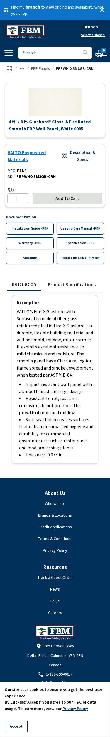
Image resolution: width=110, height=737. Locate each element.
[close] (102, 10)
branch (33, 7)
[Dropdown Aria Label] (22, 69)
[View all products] (9, 68)
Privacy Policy (55, 551)
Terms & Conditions (55, 539)
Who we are (55, 504)
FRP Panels (40, 69)
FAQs (55, 601)
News (55, 589)
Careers (55, 613)
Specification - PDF (80, 243)
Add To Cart (67, 198)
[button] (55, 102)
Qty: (12, 190)
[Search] (85, 53)
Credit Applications (55, 527)
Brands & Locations (55, 515)
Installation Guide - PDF (30, 228)
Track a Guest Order (55, 578)
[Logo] (25, 32)
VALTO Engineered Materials (27, 156)
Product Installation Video (80, 257)
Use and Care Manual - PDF (80, 228)
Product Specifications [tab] (72, 284)
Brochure (30, 257)
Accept (16, 726)
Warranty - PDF (29, 243)
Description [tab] (24, 284)
